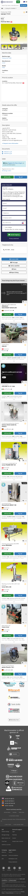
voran (3, 63)
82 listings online (6, 171)
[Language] (24, 1)
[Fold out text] (14, 321)
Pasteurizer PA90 (6, 58)
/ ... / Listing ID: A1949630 (9, 8)
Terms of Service (9, 893)
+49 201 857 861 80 (10, 803)
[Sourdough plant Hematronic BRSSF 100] (14, 492)
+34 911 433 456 (9, 805)
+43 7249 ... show (9, 249)
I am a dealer (8, 227)
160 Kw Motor (7, 812)
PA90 (3, 67)
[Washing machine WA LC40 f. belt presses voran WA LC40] (14, 572)
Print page (15, 262)
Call (21, 177)
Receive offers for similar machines (14, 229)
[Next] (25, 36)
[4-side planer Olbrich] (14, 333)
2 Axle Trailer (8, 824)
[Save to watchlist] (24, 12)
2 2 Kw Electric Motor (14, 816)
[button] (26, 1)
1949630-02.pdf (7, 153)
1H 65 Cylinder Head (18, 824)
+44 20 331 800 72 (9, 798)
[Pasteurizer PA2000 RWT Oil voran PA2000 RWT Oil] (14, 452)
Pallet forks (21, 812)
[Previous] (2, 36)
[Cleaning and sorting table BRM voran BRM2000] (14, 532)
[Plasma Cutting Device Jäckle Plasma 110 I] (14, 654)
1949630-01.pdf (7, 152)
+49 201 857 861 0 (9, 801)
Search (24, 5)
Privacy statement (14, 238)
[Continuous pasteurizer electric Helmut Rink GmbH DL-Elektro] (14, 412)
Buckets (15, 812)
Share (14, 269)
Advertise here (14, 720)
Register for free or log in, (15, 163)
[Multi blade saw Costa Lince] (14, 614)
